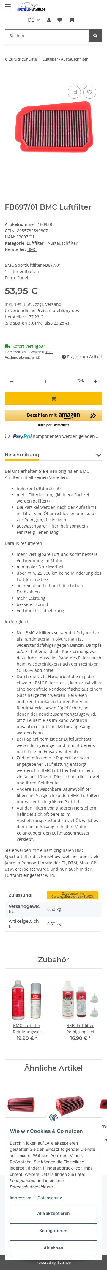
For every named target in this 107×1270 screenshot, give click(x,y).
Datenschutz (49, 1197)
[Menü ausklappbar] (8, 3)
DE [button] (31, 20)
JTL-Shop (63, 1262)
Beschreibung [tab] (22, 455)
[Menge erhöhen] (95, 381)
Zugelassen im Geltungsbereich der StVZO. (72, 895)
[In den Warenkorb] (9, 77)
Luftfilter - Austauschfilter (52, 243)
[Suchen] (95, 35)
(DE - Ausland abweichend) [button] (29, 354)
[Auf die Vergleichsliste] (74, 92)
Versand (53, 304)
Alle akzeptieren (53, 1213)
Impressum (20, 1197)
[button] (48, 20)
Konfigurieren (53, 1230)
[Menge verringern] (11, 381)
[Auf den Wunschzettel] (89, 92)
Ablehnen (53, 1247)
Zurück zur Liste (23, 59)
